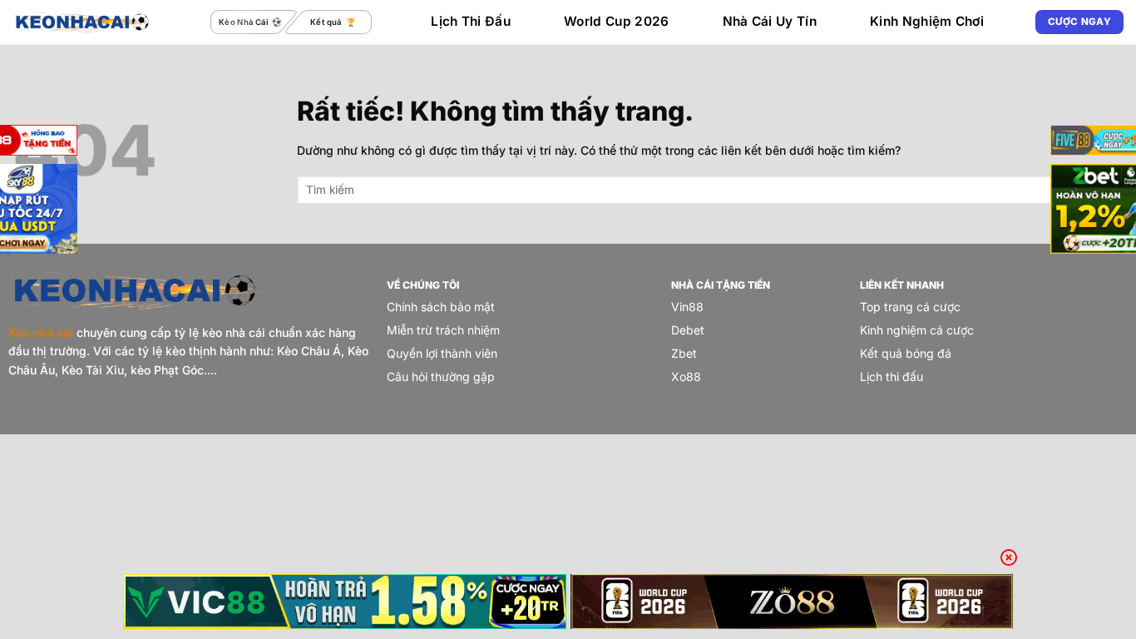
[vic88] (344, 601)
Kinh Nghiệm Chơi (927, 21)
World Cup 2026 (616, 21)
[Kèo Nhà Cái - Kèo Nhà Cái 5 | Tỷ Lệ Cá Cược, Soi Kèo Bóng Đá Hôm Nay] (82, 21)
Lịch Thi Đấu (471, 21)
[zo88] (792, 601)
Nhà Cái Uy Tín (770, 21)
